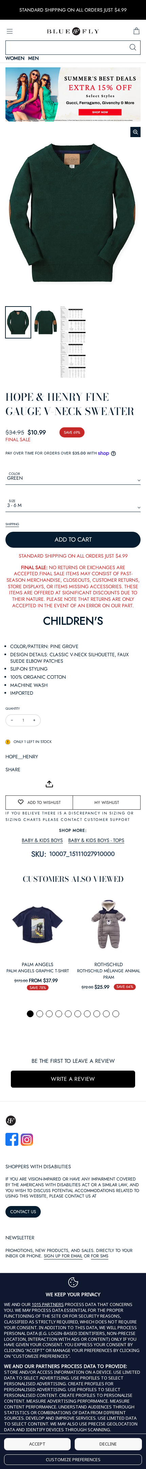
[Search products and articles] (133, 47)
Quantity (12, 708)
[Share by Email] (10, 784)
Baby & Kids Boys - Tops (96, 840)
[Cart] (136, 31)
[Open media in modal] (135, 132)
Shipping (12, 524)
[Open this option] (37, 924)
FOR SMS (99, 1256)
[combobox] (73, 47)
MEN (33, 58)
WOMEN (14, 58)
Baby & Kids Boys (42, 840)
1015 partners (48, 1304)
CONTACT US (23, 1211)
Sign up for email (63, 1256)
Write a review (73, 1079)
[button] (30, 1013)
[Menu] (9, 31)
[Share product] (49, 784)
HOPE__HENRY (21, 756)
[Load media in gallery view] (18, 322)
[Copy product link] (25, 784)
